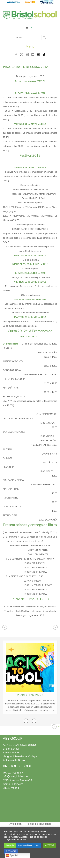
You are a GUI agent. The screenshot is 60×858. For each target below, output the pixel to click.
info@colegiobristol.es (16, 776)
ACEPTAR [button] (49, 845)
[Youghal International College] (30, 2)
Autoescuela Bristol (14, 760)
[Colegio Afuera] (13, 2)
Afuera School (11, 752)
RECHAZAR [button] (11, 851)
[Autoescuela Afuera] (47, 2)
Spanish (13, 855)
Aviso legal (15, 823)
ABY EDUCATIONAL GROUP (20, 744)
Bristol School (11, 748)
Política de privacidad (38, 823)
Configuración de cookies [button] (28, 845)
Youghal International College (20, 756)
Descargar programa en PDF (30, 76)
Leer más (10, 845)
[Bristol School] (30, 17)
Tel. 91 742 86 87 (13, 772)
